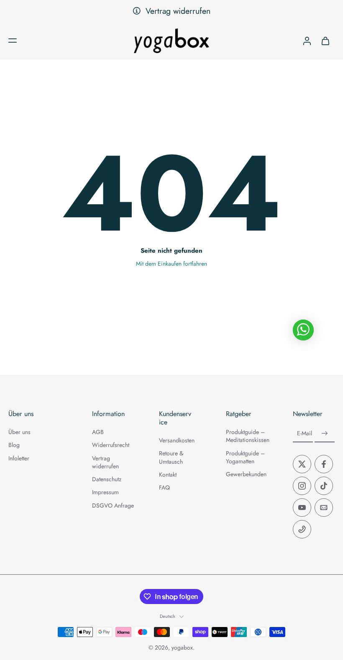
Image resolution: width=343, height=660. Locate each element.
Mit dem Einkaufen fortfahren (171, 263)
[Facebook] (324, 464)
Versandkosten (177, 440)
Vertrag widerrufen (178, 11)
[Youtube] (302, 507)
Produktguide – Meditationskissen (247, 436)
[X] (302, 464)
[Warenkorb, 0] (325, 40)
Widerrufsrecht (110, 445)
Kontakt (168, 475)
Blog (14, 445)
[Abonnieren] (325, 433)
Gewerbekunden (246, 474)
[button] (12, 40)
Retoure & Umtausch (171, 458)
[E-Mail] (324, 507)
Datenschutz (106, 479)
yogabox (182, 647)
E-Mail (304, 434)
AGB (98, 432)
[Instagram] (302, 486)
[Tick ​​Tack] (324, 486)
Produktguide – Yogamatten (245, 457)
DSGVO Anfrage (113, 506)
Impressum (105, 492)
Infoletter (18, 458)
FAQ (164, 488)
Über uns (19, 432)
